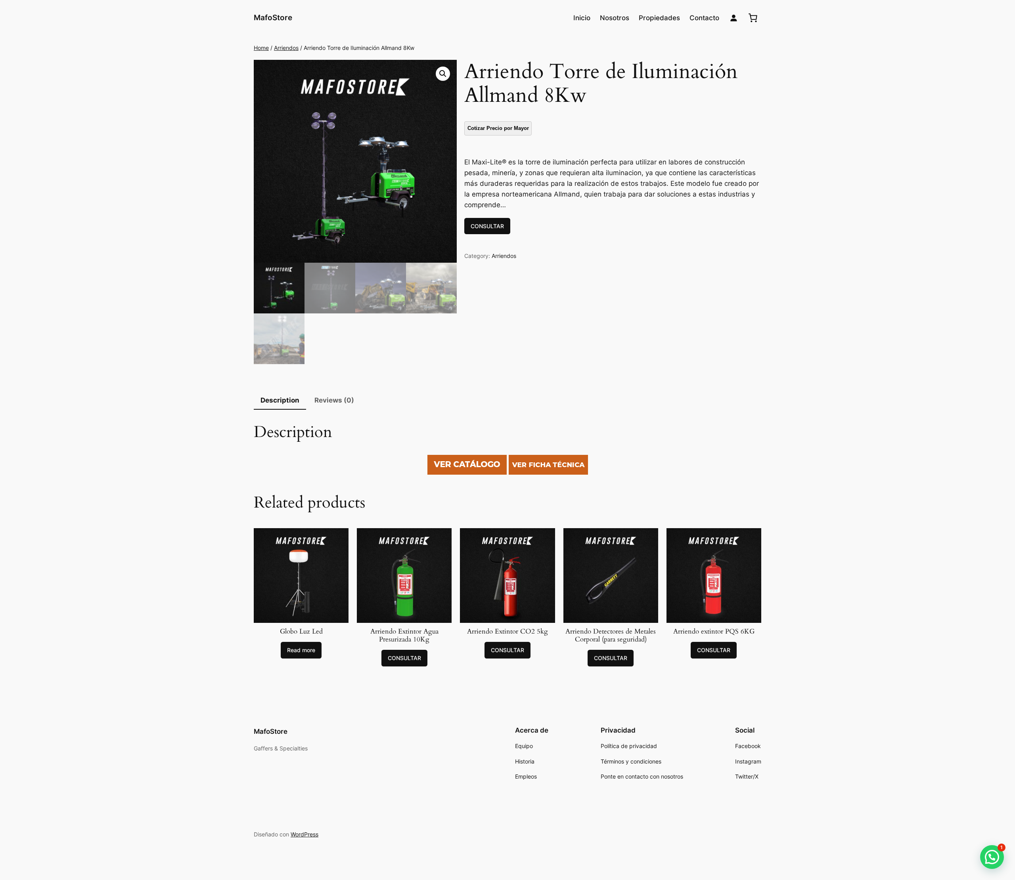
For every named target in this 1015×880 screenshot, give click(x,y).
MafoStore (273, 17)
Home (261, 47)
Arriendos (286, 47)
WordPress (304, 834)
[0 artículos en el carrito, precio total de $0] (753, 18)
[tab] (280, 401)
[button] (992, 857)
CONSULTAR (487, 226)
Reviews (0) (334, 400)
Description (279, 400)
